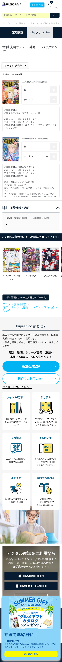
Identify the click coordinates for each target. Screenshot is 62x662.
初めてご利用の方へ (31, 378)
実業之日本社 (20, 218)
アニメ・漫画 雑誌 (19, 23)
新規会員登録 (31, 366)
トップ (5, 23)
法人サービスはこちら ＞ (17, 387)
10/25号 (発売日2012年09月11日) (34, 139)
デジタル (28, 99)
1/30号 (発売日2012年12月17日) (34, 82)
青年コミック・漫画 (39, 23)
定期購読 (17, 32)
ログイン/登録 (37, 5)
